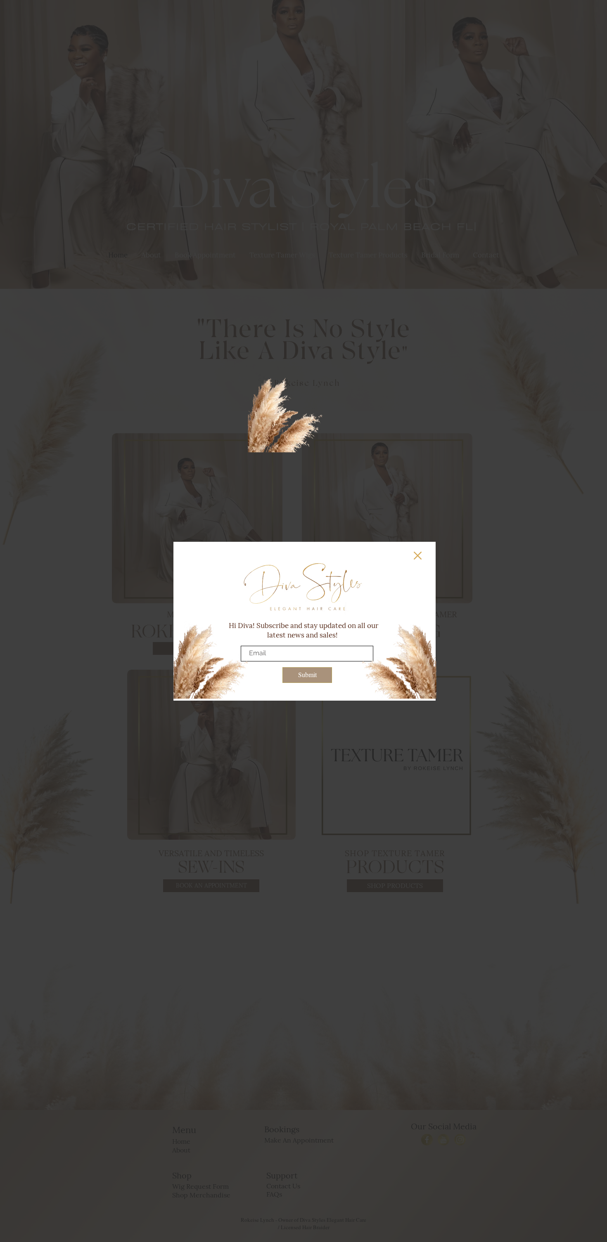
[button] (417, 556)
